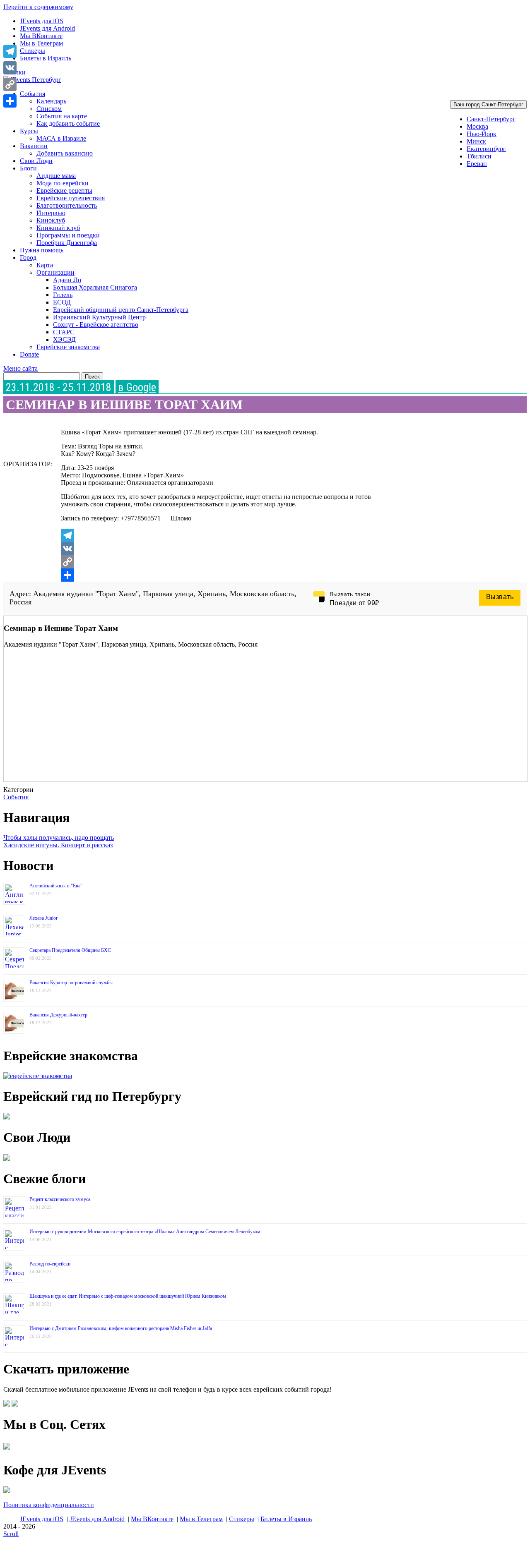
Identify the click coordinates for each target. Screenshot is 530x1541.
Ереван (477, 163)
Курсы (29, 130)
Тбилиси (479, 156)
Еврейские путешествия (70, 197)
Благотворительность (66, 205)
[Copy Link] (228, 561)
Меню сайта (20, 368)
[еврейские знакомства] (37, 1075)
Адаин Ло (67, 279)
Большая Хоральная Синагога (95, 287)
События (32, 93)
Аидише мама (56, 175)
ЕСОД (62, 302)
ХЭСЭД (64, 339)
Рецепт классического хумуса (59, 1199)
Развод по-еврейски (49, 1264)
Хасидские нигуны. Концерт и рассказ (58, 844)
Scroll (11, 1533)
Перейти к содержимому (38, 6)
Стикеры (32, 50)
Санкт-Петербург (491, 118)
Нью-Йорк (481, 133)
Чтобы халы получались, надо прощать (58, 837)
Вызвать (500, 596)
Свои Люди (36, 160)
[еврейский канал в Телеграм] (6, 1449)
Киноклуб (50, 220)
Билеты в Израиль (45, 58)
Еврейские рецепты (64, 190)
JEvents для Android (47, 28)
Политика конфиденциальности (48, 1504)
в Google (137, 387)
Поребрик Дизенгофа (66, 242)
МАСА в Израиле (61, 138)
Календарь (51, 101)
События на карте (61, 116)
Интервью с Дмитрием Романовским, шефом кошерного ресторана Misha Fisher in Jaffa (120, 1328)
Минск (476, 141)
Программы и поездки (68, 235)
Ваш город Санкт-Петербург (488, 104)
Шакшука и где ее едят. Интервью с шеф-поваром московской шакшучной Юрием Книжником (127, 1296)
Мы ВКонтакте (41, 35)
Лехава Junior (43, 918)
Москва (477, 126)
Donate (29, 354)
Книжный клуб (58, 227)
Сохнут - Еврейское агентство (95, 324)
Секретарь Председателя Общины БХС (70, 950)
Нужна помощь (41, 250)
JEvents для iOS (41, 20)
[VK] (228, 548)
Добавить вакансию (64, 153)
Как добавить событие (68, 123)
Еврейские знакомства (68, 346)
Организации (55, 272)
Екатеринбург (486, 148)
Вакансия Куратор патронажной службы (71, 982)
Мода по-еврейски (62, 183)
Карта (44, 264)
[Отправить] (228, 575)
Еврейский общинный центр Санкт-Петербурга (120, 309)
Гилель (62, 294)
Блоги (28, 168)
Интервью (50, 212)
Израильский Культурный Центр (99, 317)
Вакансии (34, 145)
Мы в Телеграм (41, 43)
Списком (49, 108)
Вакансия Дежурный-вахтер (58, 1015)
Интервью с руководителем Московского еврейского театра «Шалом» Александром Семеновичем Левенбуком (144, 1231)
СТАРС (64, 332)
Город (28, 257)
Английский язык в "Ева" (55, 886)
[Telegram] (228, 535)
